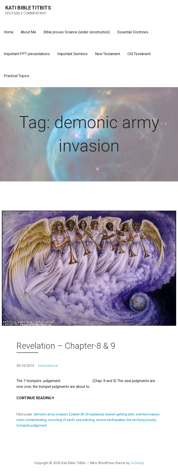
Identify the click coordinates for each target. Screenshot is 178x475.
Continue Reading (33, 398)
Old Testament (139, 54)
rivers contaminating (31, 420)
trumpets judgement (31, 425)
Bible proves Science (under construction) (77, 32)
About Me (28, 32)
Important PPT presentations (27, 54)
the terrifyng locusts (141, 420)
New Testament (107, 54)
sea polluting (85, 420)
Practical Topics (16, 76)
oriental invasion (147, 414)
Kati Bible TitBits (28, 8)
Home (8, 32)
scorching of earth (61, 420)
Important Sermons (72, 54)
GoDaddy (137, 463)
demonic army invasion (51, 414)
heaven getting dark (119, 414)
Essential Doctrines (132, 32)
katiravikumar (48, 366)
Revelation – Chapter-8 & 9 (65, 346)
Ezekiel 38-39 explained (86, 414)
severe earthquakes (110, 420)
